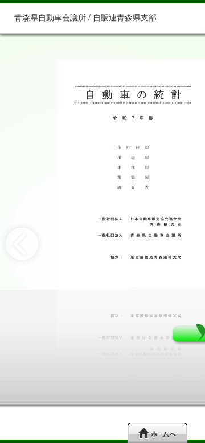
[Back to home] (157, 432)
